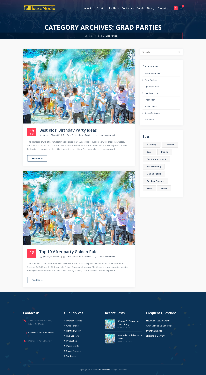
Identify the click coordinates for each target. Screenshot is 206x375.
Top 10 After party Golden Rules (69, 251)
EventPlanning (154, 166)
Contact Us (164, 8)
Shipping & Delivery (155, 335)
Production (128, 8)
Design (164, 152)
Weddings (149, 119)
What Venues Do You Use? (159, 325)
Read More (37, 158)
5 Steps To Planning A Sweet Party (127, 323)
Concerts (170, 144)
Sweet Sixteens (152, 112)
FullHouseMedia (102, 369)
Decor (149, 152)
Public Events (85, 135)
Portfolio (114, 8)
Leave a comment (107, 135)
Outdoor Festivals (155, 181)
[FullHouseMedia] (39, 8)
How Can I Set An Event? (158, 320)
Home (90, 35)
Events (140, 8)
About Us (89, 8)
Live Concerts (151, 93)
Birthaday (152, 144)
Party (149, 188)
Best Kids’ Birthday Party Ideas (68, 130)
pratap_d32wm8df (51, 135)
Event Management (156, 159)
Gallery (151, 8)
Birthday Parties (152, 73)
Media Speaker (154, 173)
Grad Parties (72, 135)
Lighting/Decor (152, 86)
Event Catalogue (154, 330)
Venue (164, 188)
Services (101, 8)
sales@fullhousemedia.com (41, 332)
